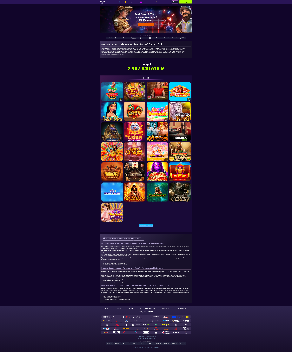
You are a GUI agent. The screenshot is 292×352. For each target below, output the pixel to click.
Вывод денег (166, 308)
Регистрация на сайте (146, 25)
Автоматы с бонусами (146, 226)
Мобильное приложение (147, 308)
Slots (121, 2)
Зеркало (107, 308)
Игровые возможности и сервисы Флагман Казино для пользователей (122, 237)
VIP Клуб (119, 308)
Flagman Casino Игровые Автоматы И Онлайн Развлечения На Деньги (121, 238)
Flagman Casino (102, 2)
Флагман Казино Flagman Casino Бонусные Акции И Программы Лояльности (123, 240)
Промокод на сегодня (132, 2)
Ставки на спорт (182, 308)
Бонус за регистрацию (148, 2)
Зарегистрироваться (186, 2)
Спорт (159, 2)
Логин (175, 2)
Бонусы (131, 308)
